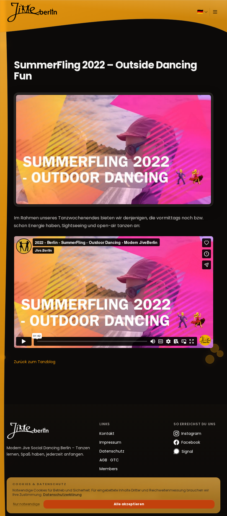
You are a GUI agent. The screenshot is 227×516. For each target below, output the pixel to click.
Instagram (191, 433)
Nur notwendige (26, 504)
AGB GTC (109, 460)
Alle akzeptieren (129, 504)
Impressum (110, 442)
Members (108, 469)
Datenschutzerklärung (62, 494)
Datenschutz (111, 451)
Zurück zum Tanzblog (34, 362)
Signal (187, 451)
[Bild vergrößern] (113, 149)
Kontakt (106, 433)
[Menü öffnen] (215, 12)
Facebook (190, 442)
